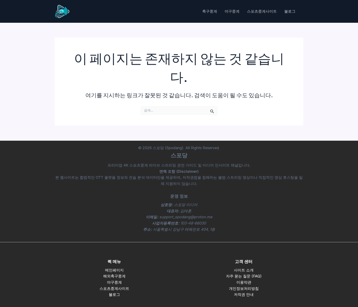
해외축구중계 (114, 276)
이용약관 (243, 282)
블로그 (289, 11)
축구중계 (209, 11)
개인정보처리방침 (244, 288)
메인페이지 (114, 270)
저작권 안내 (244, 294)
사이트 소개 (244, 270)
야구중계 (232, 11)
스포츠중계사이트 (262, 11)
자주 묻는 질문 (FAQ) (244, 276)
